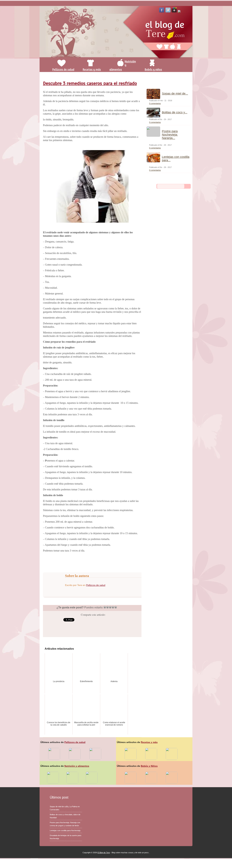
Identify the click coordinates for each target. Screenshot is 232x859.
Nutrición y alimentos (76, 766)
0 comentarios (155, 103)
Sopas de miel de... (175, 93)
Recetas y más (149, 742)
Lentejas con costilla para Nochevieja (65, 830)
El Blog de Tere (103, 853)
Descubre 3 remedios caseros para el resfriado (90, 83)
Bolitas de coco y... (174, 112)
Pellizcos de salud (95, 585)
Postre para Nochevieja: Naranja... (170, 135)
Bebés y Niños (149, 766)
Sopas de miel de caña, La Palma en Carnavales (65, 808)
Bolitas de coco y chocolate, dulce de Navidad (65, 816)
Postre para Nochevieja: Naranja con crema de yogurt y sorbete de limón (65, 824)
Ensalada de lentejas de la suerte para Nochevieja (65, 836)
